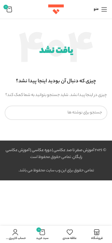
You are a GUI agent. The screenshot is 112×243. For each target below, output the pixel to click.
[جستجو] (12, 113)
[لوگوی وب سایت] (56, 9)
